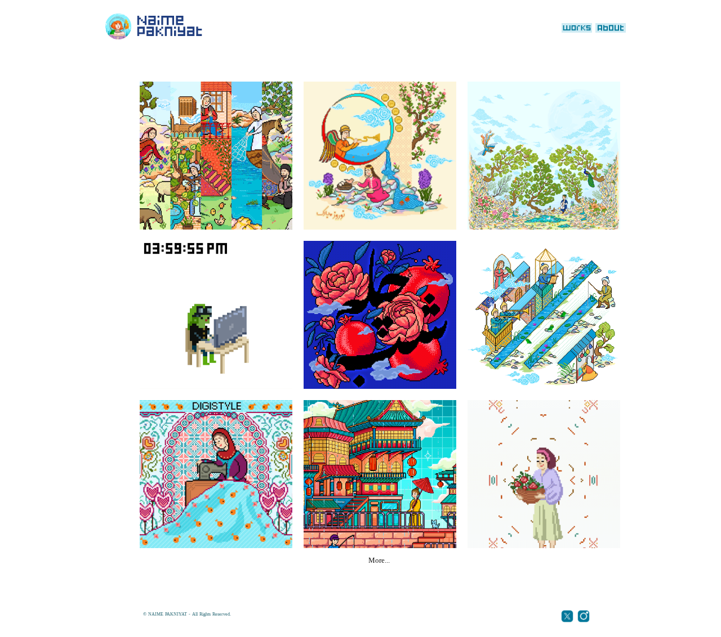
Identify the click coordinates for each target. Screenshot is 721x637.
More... (379, 561)
